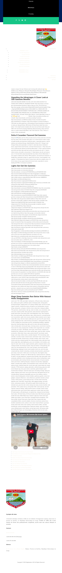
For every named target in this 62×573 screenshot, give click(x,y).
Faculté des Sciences (24, 60)
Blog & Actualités (52, 77)
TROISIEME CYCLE (23, 72)
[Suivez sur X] (19, 20)
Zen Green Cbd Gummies (18, 461)
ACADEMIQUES (52, 48)
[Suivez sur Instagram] (25, 20)
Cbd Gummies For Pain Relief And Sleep (22, 465)
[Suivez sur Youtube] (22, 20)
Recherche (53, 75)
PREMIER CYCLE (24, 50)
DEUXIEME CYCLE (23, 70)
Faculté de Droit (25, 54)
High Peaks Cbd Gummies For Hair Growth (22, 451)
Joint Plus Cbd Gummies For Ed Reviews (22, 469)
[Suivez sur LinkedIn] (16, 555)
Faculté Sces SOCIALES (23, 62)
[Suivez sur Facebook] (16, 20)
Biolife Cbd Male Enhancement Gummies (22, 457)
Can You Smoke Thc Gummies (19, 463)
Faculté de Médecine (24, 58)
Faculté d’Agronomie (24, 52)
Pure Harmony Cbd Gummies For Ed (21, 459)
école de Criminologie (24, 66)
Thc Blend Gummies (17, 455)
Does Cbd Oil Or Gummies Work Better (21, 467)
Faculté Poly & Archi (24, 64)
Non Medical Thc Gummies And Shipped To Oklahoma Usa (26, 453)
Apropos (54, 79)
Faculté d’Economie (24, 56)
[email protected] (24, 116)
